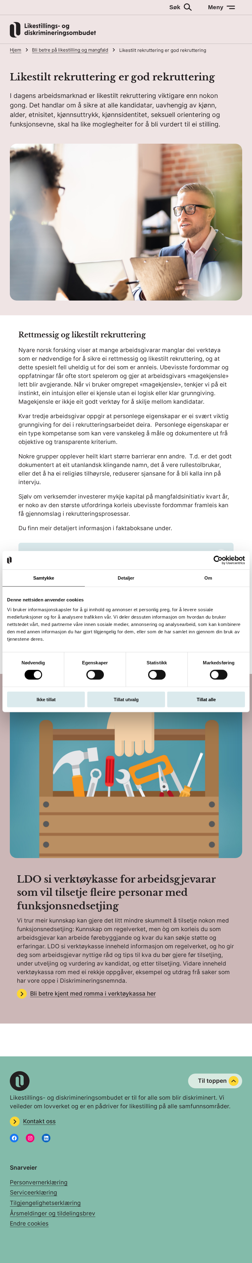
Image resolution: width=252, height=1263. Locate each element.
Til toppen (212, 1080)
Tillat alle (206, 699)
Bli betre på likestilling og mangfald (70, 50)
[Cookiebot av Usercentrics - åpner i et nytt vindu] (218, 560)
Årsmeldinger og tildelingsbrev (52, 1213)
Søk (174, 7)
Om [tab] (208, 578)
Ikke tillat (46, 699)
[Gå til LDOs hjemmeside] (53, 35)
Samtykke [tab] (43, 578)
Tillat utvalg (126, 699)
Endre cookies (29, 1223)
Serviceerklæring (33, 1192)
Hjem (15, 50)
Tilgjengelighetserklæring (45, 1203)
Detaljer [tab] (126, 578)
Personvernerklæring (39, 1182)
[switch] (95, 675)
